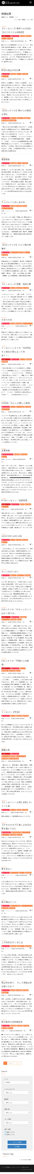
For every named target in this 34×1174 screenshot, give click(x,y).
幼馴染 (20, 1026)
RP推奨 (10, 38)
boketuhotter (7, 459)
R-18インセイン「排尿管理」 (15, 500)
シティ (13, 118)
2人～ (4, 457)
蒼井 (5, 123)
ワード (6, 1079)
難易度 (6, 1099)
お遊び (13, 946)
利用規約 (8, 1167)
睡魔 (5, 257)
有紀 (5, 364)
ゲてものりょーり (9, 211)
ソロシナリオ (26, 832)
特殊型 (29, 36)
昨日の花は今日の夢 (10, 70)
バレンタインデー (7, 208)
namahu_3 (7, 949)
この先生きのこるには (12, 942)
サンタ (22, 873)
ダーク (11, 1028)
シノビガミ (6, 1026)
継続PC (28, 118)
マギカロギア (6, 832)
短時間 (13, 74)
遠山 (5, 622)
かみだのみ (6, 319)
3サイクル (6, 835)
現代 (13, 990)
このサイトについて (16, 1167)
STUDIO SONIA (14, 759)
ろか (5, 412)
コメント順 (30, 19)
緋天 (5, 290)
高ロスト (20, 118)
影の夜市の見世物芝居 (11, 1021)
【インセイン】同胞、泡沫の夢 (16, 284)
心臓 (13, 206)
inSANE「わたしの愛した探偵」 (16, 402)
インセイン (16, 36)
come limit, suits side (11, 535)
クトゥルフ (6, 74)
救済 (20, 619)
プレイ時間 (7, 1119)
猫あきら (6, 41)
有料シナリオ (6, 36)
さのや (6, 1031)
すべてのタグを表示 (25, 1159)
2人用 (23, 36)
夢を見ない (6, 868)
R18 (23, 504)
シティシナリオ (21, 756)
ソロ (19, 74)
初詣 (13, 323)
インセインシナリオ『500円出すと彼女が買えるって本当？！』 (16, 351)
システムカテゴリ (9, 1089)
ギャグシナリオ (28, 323)
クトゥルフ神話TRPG (17, 252)
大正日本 (24, 454)
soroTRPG (7, 718)
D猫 (5, 995)
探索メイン (21, 946)
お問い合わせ (25, 1167)
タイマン (5, 76)
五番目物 (5, 450)
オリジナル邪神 (16, 906)
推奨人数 (7, 1109)
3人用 (13, 288)
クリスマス (15, 873)
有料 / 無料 (7, 1129)
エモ (4, 38)
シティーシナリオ (27, 906)
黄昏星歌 (5, 159)
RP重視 (26, 990)
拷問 (19, 810)
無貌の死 (5, 749)
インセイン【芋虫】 (11, 711)
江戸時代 (5, 908)
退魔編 (13, 1026)
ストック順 (17, 19)
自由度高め (13, 120)
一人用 (23, 359)
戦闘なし (5, 993)
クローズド (6, 409)
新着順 (23, 19)
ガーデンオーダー (8, 454)
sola (5, 761)
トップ (3, 1167)
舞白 (5, 79)
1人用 (13, 407)
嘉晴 (5, 837)
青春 (25, 206)
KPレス (14, 575)
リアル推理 (21, 407)
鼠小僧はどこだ (8, 901)
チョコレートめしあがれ (13, 202)
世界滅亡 (24, 617)
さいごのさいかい (10, 571)
